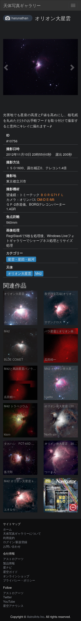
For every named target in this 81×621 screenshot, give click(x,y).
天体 (9, 267)
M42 (38, 273)
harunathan (19, 18)
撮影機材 (13, 189)
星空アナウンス (13, 605)
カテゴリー (14, 253)
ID (8, 135)
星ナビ (7, 567)
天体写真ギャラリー (22, 5)
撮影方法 (13, 162)
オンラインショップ (16, 576)
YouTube (9, 601)
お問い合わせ (12, 546)
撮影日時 (13, 149)
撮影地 (11, 175)
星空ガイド (10, 571)
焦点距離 (13, 216)
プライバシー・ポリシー (19, 580)
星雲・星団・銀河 (21, 259)
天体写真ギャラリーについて (22, 533)
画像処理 (13, 230)
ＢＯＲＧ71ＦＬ (52, 194)
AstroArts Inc (35, 616)
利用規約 (9, 537)
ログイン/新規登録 (15, 542)
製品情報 (9, 563)
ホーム (7, 529)
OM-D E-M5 (45, 199)
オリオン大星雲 (19, 273)
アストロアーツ (13, 558)
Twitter (7, 597)
